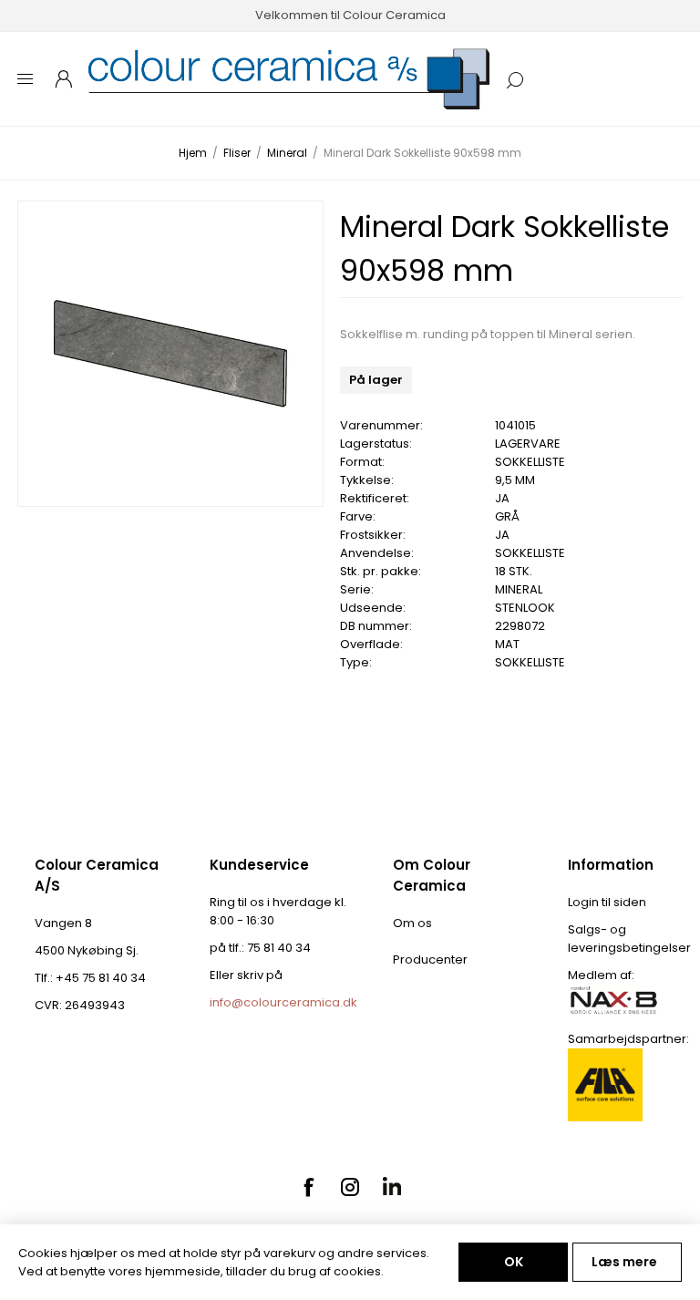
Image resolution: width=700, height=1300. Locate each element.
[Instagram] (350, 1187)
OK (513, 1262)
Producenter (430, 959)
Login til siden (607, 902)
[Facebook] (308, 1187)
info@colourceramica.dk (283, 1002)
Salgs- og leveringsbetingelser (629, 938)
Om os (412, 923)
